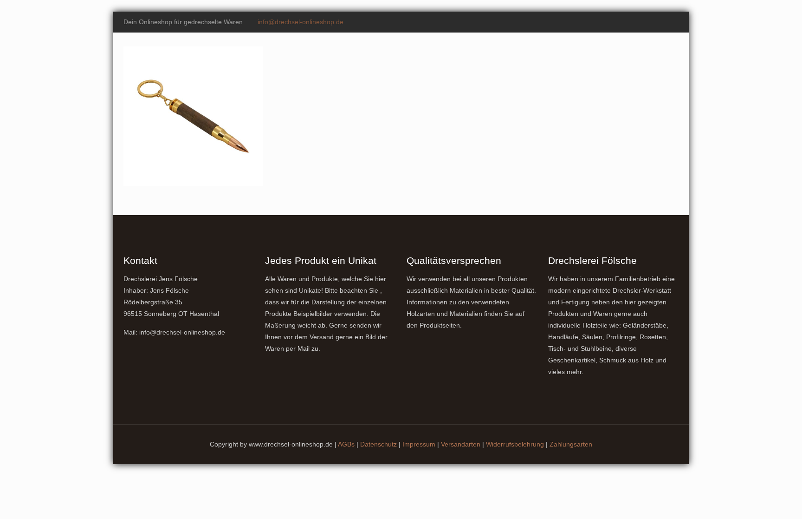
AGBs (346, 444)
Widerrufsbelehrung (515, 444)
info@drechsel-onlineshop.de (300, 22)
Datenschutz (378, 444)
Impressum (418, 444)
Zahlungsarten (571, 444)
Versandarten (460, 444)
